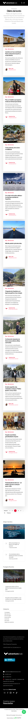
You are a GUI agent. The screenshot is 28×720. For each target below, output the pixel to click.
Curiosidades (7, 612)
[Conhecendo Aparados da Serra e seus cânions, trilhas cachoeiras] (14, 340)
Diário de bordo (11, 49)
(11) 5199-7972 (8, 676)
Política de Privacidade (10, 715)
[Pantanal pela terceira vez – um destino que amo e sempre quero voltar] (14, 483)
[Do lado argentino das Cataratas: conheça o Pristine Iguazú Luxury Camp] (14, 387)
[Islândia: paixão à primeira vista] (14, 244)
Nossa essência (7, 617)
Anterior (6, 510)
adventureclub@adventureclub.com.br (13, 671)
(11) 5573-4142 (8, 674)
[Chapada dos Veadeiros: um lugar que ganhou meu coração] (14, 292)
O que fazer (6, 618)
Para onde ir (6, 620)
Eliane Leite (11, 68)
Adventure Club (12, 116)
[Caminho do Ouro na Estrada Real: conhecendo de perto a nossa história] (14, 52)
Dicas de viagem (7, 615)
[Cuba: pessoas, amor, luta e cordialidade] (14, 148)
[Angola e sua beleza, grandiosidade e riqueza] (14, 435)
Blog (6, 49)
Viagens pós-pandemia (9, 622)
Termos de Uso (19, 715)
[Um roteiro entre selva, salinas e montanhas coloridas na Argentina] (14, 196)
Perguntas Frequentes (11, 644)
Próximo (9, 513)
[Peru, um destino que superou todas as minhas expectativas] (14, 100)
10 (4, 513)
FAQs (4, 644)
